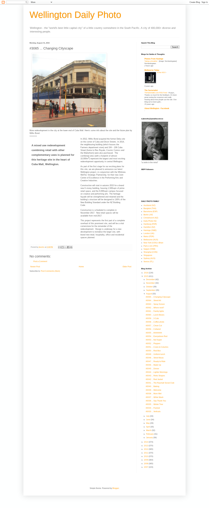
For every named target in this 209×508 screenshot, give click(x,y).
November (150, 283)
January (149, 437)
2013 (146, 446)
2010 (146, 456)
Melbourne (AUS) (151, 240)
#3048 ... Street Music (155, 358)
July (148, 416)
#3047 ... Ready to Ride (155, 361)
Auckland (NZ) (149, 205)
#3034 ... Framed (153, 408)
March (149, 430)
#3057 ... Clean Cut (154, 326)
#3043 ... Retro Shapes (155, 376)
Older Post (127, 267)
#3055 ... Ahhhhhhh (154, 333)
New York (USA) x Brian (153, 243)
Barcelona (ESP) (150, 211)
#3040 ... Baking (152, 386)
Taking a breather (151, 61)
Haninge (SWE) (150, 230)
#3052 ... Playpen (153, 343)
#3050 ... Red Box (153, 351)
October (149, 287)
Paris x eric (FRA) (151, 246)
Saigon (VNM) (149, 249)
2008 (146, 464)
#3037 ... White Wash (154, 397)
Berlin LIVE (148, 215)
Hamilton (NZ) (149, 227)
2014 (146, 442)
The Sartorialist (151, 90)
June (148, 420)
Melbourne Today (151, 70)
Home (81, 267)
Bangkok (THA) (150, 208)
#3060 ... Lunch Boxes (155, 315)
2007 (146, 467)
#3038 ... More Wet (153, 394)
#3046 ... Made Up (153, 365)
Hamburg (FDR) (150, 224)
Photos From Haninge (153, 59)
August (149, 294)
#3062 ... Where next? (155, 308)
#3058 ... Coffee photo (155, 322)
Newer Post (35, 267)
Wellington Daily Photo (75, 15)
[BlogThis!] (62, 247)
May (148, 423)
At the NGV (161, 72)
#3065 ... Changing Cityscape (158, 297)
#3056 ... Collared (153, 329)
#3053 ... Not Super (154, 340)
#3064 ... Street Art (153, 300)
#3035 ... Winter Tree (154, 404)
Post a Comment (40, 261)
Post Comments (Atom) (50, 271)
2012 (146, 449)
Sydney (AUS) (149, 258)
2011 (146, 453)
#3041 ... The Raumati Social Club (160, 383)
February (150, 434)
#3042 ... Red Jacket (154, 379)
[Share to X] (65, 247)
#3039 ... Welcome (153, 390)
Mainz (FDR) (149, 236)
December (150, 279)
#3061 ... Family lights (155, 311)
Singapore (148, 255)
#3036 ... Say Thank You (156, 401)
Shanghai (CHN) (150, 252)
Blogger (115, 488)
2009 (146, 460)
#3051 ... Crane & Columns (157, 347)
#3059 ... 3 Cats (152, 318)
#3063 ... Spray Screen (155, 304)
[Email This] (59, 247)
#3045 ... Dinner (152, 369)
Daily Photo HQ (150, 221)
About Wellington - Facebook (156, 108)
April (148, 427)
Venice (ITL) (148, 262)
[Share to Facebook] (68, 247)
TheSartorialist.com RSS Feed (155, 93)
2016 (146, 273)
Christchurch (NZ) (151, 218)
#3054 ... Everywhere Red (156, 336)
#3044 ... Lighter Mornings (157, 372)
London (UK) (149, 233)
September (151, 290)
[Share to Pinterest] (71, 247)
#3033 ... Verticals (153, 411)
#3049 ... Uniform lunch (155, 354)
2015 (146, 276)
